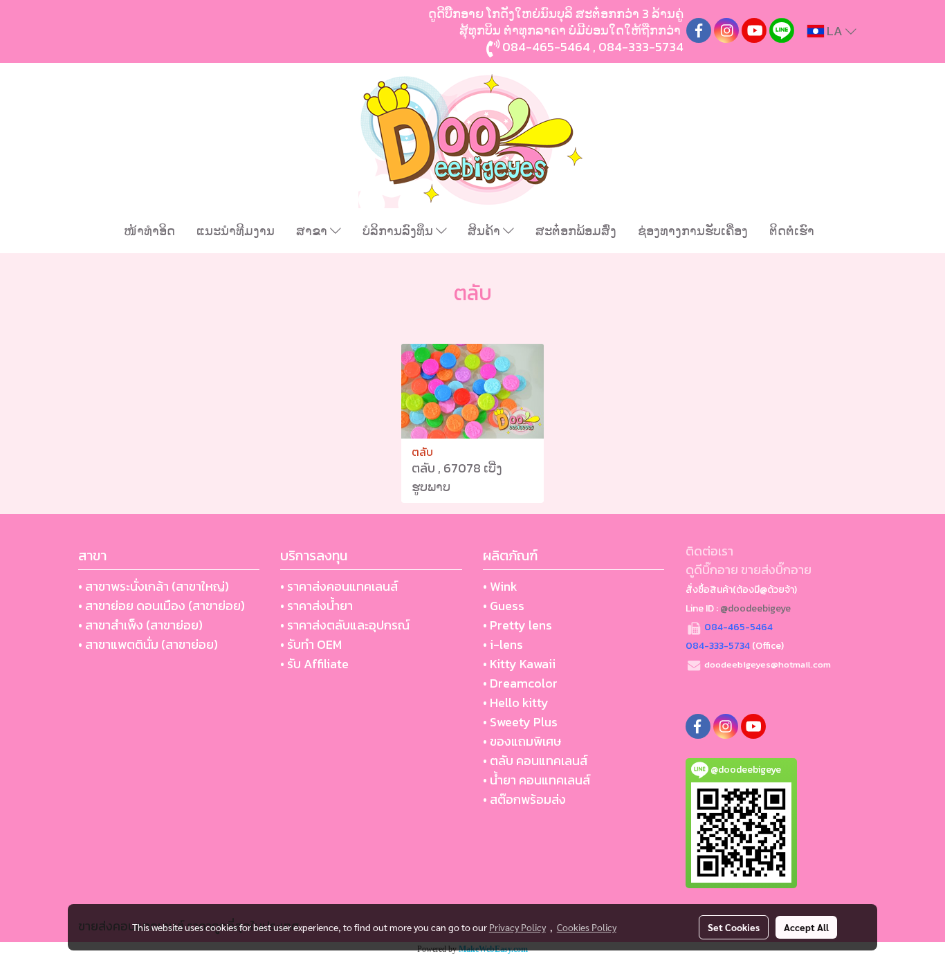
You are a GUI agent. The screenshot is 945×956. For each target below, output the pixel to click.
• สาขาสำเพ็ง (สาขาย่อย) (140, 625)
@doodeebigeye (755, 608)
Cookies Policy (586, 927)
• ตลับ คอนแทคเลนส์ (535, 760)
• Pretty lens (517, 625)
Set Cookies (734, 927)
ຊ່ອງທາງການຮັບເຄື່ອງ (693, 230)
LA (834, 30)
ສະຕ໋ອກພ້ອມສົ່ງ (575, 230)
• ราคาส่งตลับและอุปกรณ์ (345, 625)
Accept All (806, 927)
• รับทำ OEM (311, 644)
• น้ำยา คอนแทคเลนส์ (536, 780)
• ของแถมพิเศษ (522, 741)
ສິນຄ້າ (485, 230)
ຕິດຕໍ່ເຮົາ (791, 230)
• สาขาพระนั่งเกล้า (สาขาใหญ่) (153, 586)
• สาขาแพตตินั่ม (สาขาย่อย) (148, 644)
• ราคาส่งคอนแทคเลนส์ (339, 586)
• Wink (500, 586)
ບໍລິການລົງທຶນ (399, 230)
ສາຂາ (313, 230)
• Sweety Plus (520, 722)
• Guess (503, 605)
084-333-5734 (640, 46)
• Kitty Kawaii (519, 663)
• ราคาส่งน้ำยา (316, 605)
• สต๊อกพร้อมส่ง (524, 799)
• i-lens (503, 644)
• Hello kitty (516, 702)
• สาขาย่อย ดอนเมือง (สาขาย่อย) (161, 605)
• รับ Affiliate (314, 663)
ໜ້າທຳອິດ (149, 230)
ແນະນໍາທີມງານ (235, 230)
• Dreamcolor (520, 683)
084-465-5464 (546, 46)
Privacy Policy (517, 927)
